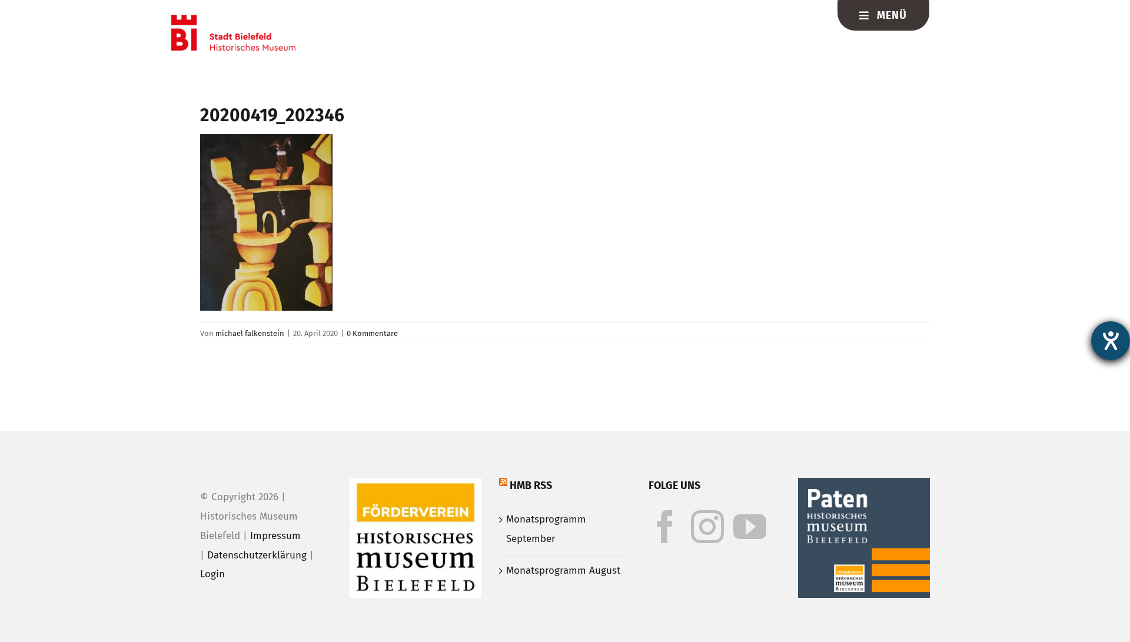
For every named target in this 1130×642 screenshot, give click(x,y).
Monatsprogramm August (563, 570)
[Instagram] (707, 526)
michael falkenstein (249, 333)
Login (212, 574)
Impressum (275, 536)
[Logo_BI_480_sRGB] (233, 20)
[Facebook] (665, 526)
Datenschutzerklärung (257, 555)
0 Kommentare (372, 333)
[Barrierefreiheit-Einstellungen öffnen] (1110, 340)
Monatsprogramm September (546, 529)
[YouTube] (749, 526)
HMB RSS (531, 485)
